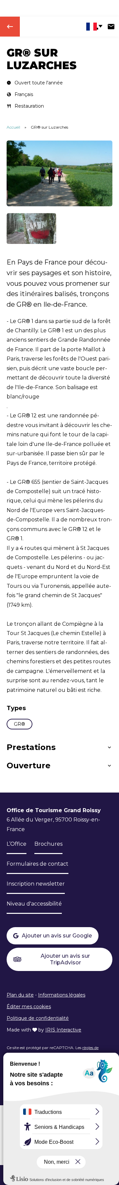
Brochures (48, 844)
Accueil (13, 127)
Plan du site (20, 995)
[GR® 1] (59, 173)
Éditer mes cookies (29, 1007)
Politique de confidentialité (38, 1018)
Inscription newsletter (36, 884)
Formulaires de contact (37, 864)
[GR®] (31, 228)
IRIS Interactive (63, 1030)
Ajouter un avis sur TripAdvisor (65, 959)
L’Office (16, 844)
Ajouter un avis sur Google (57, 935)
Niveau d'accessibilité (34, 904)
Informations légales (61, 995)
